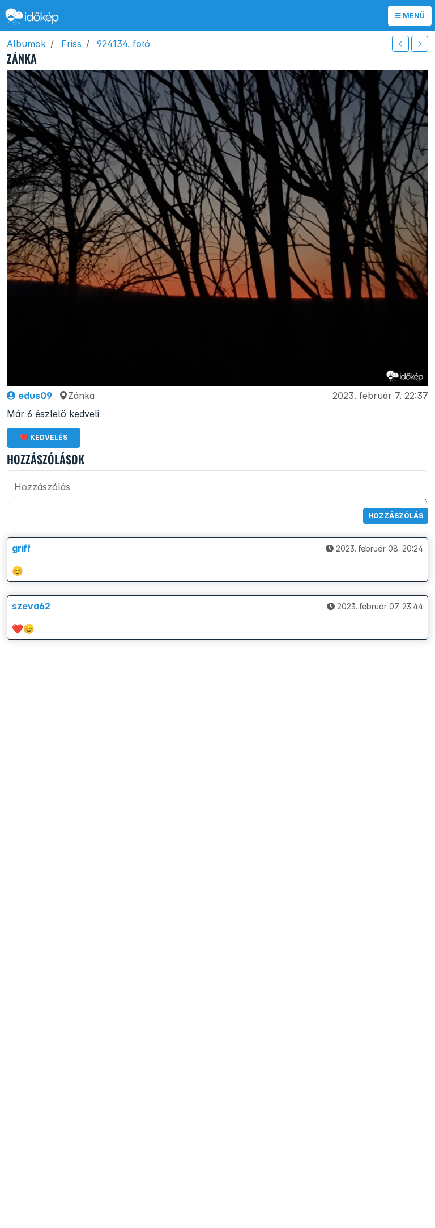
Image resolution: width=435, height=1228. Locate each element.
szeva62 (31, 606)
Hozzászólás (395, 515)
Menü (413, 15)
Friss (71, 43)
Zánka (81, 395)
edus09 (34, 395)
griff (21, 548)
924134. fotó (123, 43)
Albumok (26, 43)
